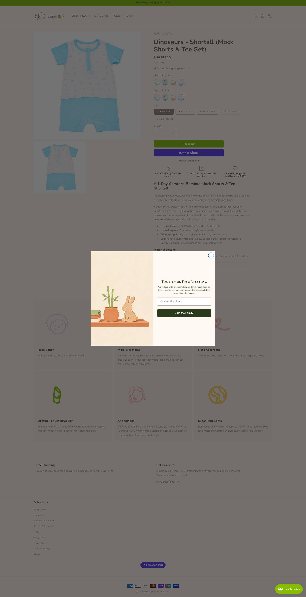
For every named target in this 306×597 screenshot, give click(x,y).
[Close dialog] (211, 255)
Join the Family (184, 313)
